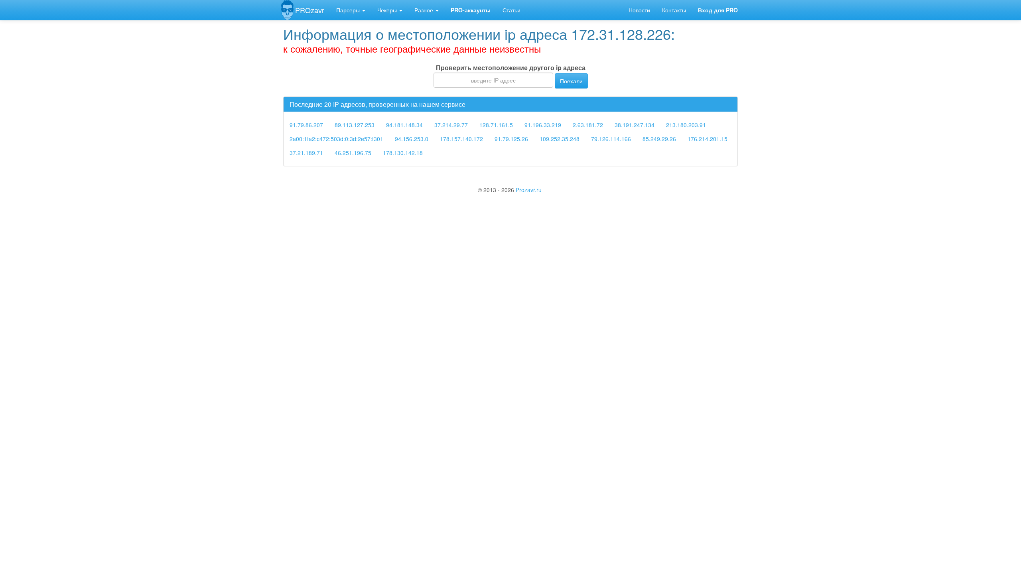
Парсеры (348, 10)
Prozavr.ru (529, 190)
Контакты (674, 10)
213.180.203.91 (686, 125)
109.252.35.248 (559, 139)
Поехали (571, 81)
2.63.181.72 (588, 125)
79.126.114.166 (611, 139)
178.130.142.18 (403, 153)
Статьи (511, 10)
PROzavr (309, 10)
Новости (639, 10)
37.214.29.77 (451, 125)
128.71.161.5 (496, 125)
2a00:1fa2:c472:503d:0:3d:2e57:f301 (336, 139)
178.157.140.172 (461, 139)
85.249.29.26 (659, 139)
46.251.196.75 (353, 153)
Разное (424, 10)
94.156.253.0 (411, 139)
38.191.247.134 (634, 125)
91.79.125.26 (511, 139)
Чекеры (387, 10)
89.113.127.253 (354, 125)
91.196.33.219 (542, 125)
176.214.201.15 (707, 139)
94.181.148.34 (404, 125)
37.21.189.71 (306, 153)
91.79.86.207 (306, 125)
